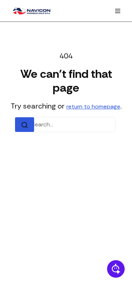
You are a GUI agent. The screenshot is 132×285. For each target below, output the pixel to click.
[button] (117, 11)
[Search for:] (65, 124)
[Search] (24, 124)
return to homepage (93, 106)
